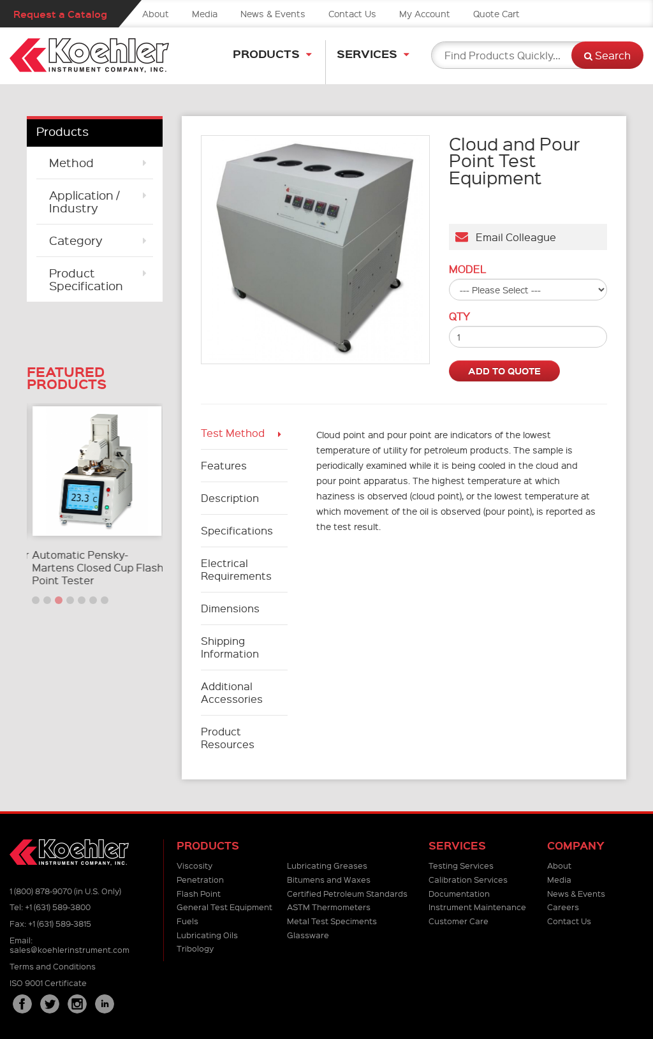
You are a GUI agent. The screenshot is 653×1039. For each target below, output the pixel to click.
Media (204, 13)
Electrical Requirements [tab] (236, 569)
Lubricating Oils (207, 934)
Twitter (49, 1003)
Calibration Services (468, 879)
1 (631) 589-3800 (58, 906)
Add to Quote (504, 370)
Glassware (308, 934)
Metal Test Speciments (332, 920)
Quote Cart (496, 13)
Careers (563, 906)
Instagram (77, 1003)
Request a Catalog (60, 13)
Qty (459, 316)
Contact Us (352, 13)
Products (266, 53)
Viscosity (194, 865)
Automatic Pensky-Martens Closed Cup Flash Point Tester (95, 567)
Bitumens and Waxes (329, 879)
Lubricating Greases (327, 865)
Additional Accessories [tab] (232, 692)
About (155, 13)
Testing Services (461, 865)
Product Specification (86, 279)
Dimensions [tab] (230, 608)
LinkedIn (104, 1003)
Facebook (22, 1003)
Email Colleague (512, 237)
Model (467, 269)
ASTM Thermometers (329, 906)
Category (76, 240)
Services (367, 53)
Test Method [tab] (233, 432)
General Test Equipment (224, 906)
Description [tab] (230, 498)
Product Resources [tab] (227, 738)
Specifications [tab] (237, 530)
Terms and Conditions (53, 966)
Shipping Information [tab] (230, 647)
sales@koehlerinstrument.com (69, 949)
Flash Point (199, 893)
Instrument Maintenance (477, 906)
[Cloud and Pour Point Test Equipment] (315, 249)
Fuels (187, 920)
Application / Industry (84, 201)
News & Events (272, 13)
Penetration (200, 879)
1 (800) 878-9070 (41, 890)
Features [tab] (224, 465)
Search (611, 55)
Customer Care (458, 920)
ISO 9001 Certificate (48, 982)
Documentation (459, 893)
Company (576, 845)
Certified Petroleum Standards (347, 893)
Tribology (195, 948)
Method (71, 162)
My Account (424, 13)
